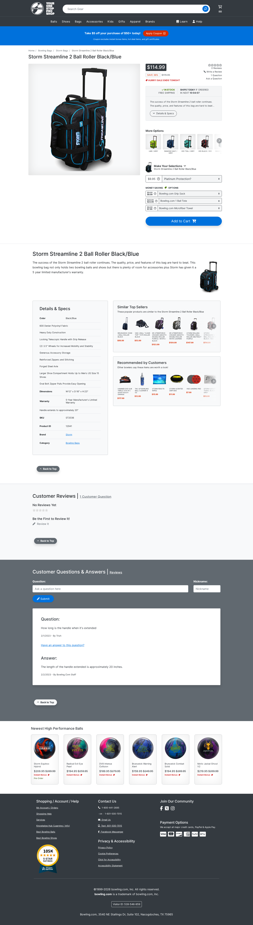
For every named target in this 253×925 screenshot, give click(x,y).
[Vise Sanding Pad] (194, 379)
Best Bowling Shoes (46, 838)
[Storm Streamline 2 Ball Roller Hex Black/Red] (211, 323)
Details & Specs (164, 113)
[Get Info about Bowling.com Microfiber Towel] (155, 208)
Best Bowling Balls (45, 832)
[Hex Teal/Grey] (188, 141)
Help (199, 21)
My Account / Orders (47, 807)
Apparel (135, 21)
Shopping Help (44, 813)
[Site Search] (205, 9)
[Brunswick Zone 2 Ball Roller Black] (125, 323)
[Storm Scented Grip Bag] (177, 379)
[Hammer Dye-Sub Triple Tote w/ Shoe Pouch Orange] (125, 379)
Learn (183, 21)
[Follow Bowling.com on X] (168, 809)
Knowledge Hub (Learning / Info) (53, 825)
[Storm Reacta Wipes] (159, 379)
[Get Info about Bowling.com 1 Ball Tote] (156, 200)
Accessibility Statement (110, 865)
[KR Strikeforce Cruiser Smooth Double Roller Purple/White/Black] (159, 323)
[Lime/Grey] (153, 141)
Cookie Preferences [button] (108, 853)
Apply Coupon (154, 33)
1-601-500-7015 (113, 813)
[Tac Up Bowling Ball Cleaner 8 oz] (142, 379)
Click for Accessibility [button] (109, 859)
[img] (195, 834)
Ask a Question (214, 78)
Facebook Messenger (111, 832)
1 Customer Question (95, 496)
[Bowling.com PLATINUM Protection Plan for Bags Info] (158, 178)
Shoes (66, 21)
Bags (78, 21)
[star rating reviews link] (211, 65)
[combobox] (133, 9)
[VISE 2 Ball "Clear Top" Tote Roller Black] (142, 323)
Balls (54, 21)
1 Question (216, 75)
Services (40, 819)
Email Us (105, 819)
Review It (42, 524)
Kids (111, 21)
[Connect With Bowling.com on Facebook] (162, 809)
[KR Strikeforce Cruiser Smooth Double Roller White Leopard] (177, 323)
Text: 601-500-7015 (111, 825)
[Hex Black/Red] (205, 141)
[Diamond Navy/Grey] (170, 141)
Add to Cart (181, 221)
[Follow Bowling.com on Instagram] (173, 809)
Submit (45, 598)
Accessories (94, 21)
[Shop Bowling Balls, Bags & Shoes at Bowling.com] (42, 8)
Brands (150, 21)
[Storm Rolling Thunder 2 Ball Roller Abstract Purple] (194, 323)
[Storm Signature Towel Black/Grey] (211, 379)
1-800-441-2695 (109, 807)
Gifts (121, 21)
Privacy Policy (105, 847)
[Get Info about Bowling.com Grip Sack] (155, 193)
